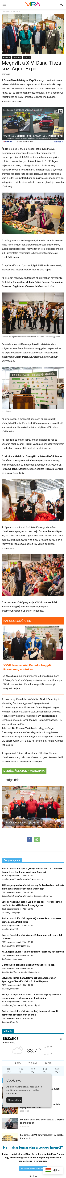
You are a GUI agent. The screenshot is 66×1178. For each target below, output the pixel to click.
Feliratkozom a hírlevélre (33, 1168)
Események (17, 57)
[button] (61, 4)
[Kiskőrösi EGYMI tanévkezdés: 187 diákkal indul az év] (10, 1139)
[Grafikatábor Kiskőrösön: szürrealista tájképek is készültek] (10, 1108)
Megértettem (14, 1100)
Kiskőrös (27, 57)
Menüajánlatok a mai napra (24, 771)
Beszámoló (6, 57)
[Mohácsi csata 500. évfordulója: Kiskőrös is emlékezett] (10, 1123)
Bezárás (33, 1176)
